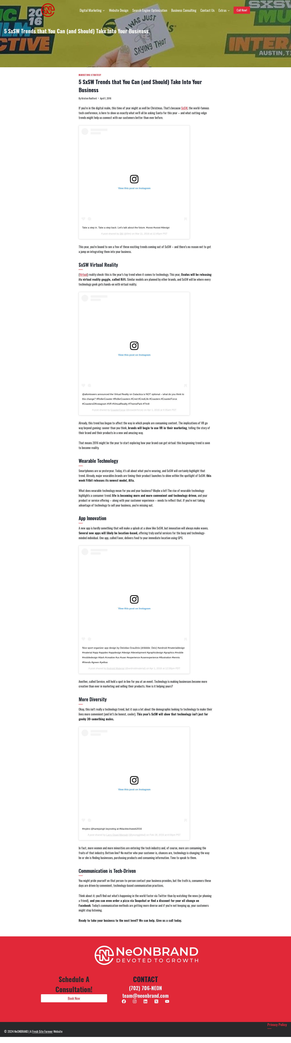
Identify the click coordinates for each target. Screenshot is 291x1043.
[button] (74, 998)
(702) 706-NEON (145, 988)
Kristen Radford (89, 98)
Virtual (83, 274)
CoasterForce (118, 409)
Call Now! (242, 10)
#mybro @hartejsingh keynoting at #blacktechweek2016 (112, 828)
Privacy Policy (277, 1024)
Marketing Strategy (90, 75)
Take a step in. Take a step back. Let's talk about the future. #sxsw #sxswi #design (126, 227)
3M (121, 233)
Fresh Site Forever (42, 1031)
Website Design (118, 10)
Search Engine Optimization (149, 10)
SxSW (184, 108)
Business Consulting (183, 10)
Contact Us (207, 10)
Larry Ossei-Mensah (117, 834)
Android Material (115, 668)
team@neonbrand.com (145, 995)
